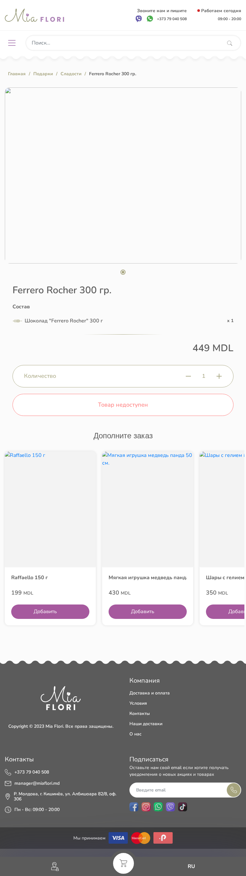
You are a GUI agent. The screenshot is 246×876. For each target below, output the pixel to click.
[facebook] (133, 806)
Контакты (139, 713)
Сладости (71, 74)
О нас (135, 734)
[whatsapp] (150, 18)
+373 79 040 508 (31, 772)
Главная (17, 74)
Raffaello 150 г (29, 577)
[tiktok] (182, 806)
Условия (138, 703)
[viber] (139, 18)
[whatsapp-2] (158, 806)
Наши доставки (145, 724)
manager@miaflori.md (37, 783)
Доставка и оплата (149, 693)
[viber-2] (170, 806)
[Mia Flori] (34, 15)
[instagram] (146, 806)
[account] (54, 866)
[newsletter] (233, 790)
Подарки (43, 74)
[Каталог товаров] (14, 43)
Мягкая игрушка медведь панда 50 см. (148, 577)
